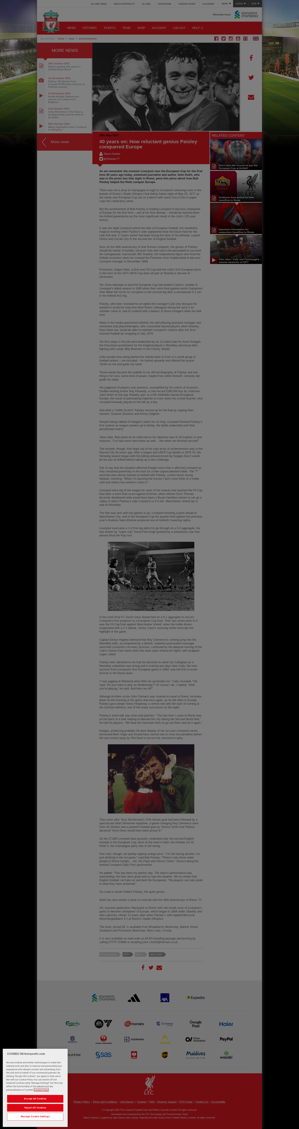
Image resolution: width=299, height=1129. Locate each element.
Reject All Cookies (35, 1107)
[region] (35, 1088)
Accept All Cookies (35, 1098)
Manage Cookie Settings (35, 1116)
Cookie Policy (41, 1090)
